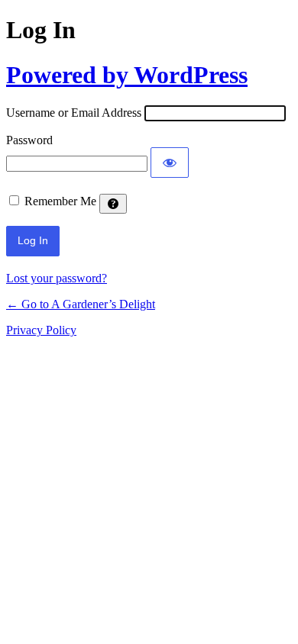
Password (29, 140)
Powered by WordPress (127, 75)
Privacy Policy (41, 330)
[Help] (113, 204)
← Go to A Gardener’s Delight (80, 304)
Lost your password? (56, 278)
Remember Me (60, 201)
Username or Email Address (73, 112)
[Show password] (170, 162)
